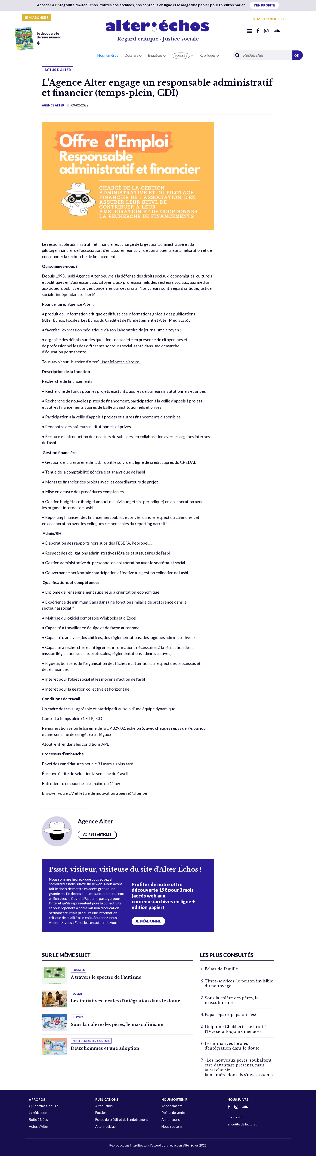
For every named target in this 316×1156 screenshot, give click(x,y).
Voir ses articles (97, 834)
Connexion (235, 1117)
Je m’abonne (148, 921)
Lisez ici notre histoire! (120, 361)
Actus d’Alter (38, 1126)
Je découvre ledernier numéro (49, 35)
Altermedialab (105, 1126)
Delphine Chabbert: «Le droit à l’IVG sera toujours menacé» (236, 1029)
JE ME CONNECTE (268, 19)
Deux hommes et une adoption (105, 1048)
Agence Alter (53, 105)
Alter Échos (104, 1106)
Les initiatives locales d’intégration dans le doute (125, 1000)
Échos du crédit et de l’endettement (121, 1120)
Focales (100, 1113)
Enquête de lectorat (242, 1124)
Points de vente (173, 1113)
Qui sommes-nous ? (43, 1106)
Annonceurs (170, 1120)
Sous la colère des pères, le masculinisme (117, 1024)
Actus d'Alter (57, 70)
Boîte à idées (38, 1120)
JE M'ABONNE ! (36, 17)
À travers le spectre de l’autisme (106, 977)
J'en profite (264, 5)
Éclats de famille (221, 969)
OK (296, 55)
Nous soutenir (172, 1126)
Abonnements (172, 1106)
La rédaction (38, 1113)
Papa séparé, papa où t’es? (231, 1014)
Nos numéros (107, 55)
